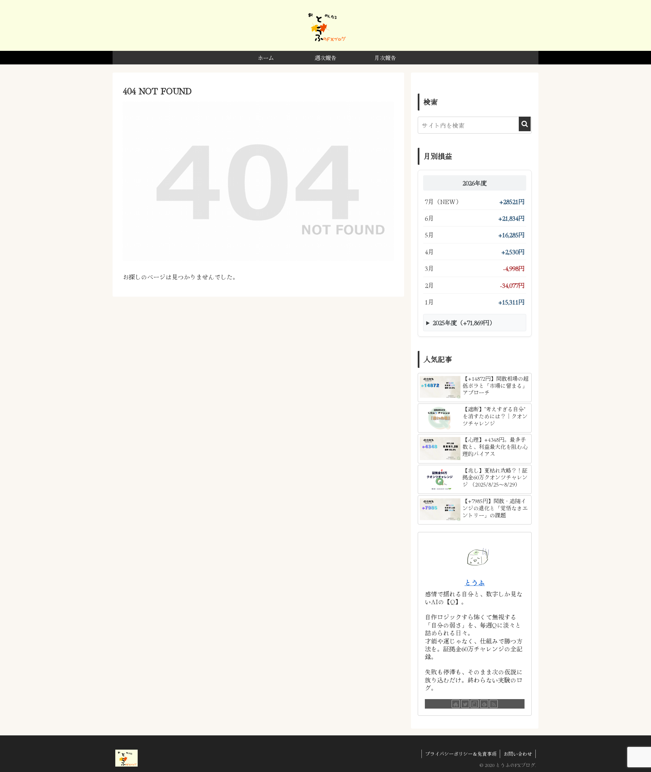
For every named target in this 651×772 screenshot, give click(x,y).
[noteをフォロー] (475, 704)
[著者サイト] (456, 704)
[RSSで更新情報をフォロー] (494, 704)
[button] (525, 124)
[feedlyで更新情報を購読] (484, 704)
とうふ (475, 582)
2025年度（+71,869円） (464, 322)
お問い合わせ (518, 753)
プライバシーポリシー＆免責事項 (460, 753)
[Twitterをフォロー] (465, 704)
